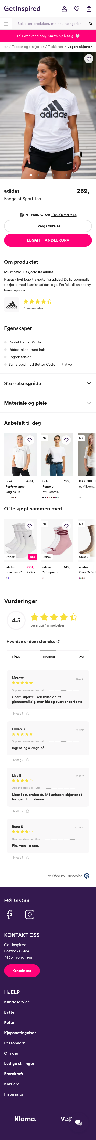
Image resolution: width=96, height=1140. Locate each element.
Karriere (11, 1084)
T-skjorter (55, 47)
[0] (76, 9)
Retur (9, 1022)
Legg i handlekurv (48, 240)
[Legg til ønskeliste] (88, 58)
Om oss (11, 1053)
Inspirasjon (14, 1094)
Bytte (9, 1012)
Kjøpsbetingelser (20, 1032)
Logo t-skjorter (79, 47)
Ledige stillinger (19, 1063)
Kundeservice (17, 1002)
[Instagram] (30, 914)
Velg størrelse (49, 226)
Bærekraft (13, 1073)
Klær (4, 47)
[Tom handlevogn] (89, 9)
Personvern (14, 1043)
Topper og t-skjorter (28, 47)
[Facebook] (9, 914)
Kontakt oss (22, 971)
